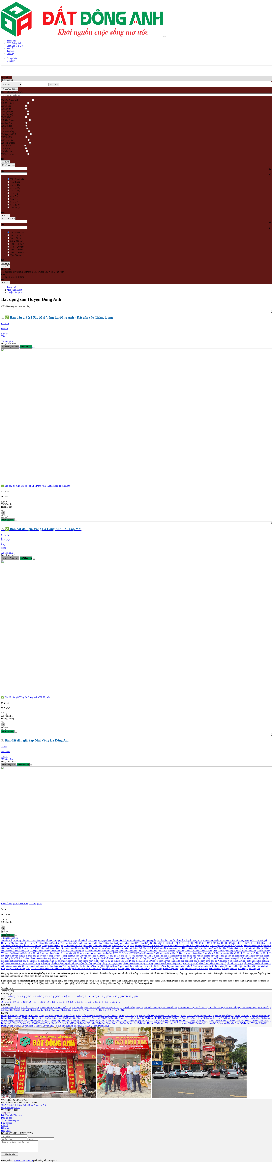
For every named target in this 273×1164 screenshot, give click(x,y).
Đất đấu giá (243, 968)
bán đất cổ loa (32, 958)
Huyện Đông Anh (15, 292)
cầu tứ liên (262, 963)
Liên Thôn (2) (75, 1026)
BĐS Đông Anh (14, 43)
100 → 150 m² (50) (60, 1002)
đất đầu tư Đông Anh (207, 950)
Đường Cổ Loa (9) (147, 1015)
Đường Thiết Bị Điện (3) (239, 1020)
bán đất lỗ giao (232, 945)
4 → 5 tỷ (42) (78, 996)
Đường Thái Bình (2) (218, 1020)
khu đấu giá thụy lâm (216, 948)
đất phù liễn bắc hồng (125, 943)
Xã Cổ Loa (6, 106)
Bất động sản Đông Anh (12, 1115)
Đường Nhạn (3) (80, 1020)
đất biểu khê (6, 940)
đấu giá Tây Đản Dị (122, 961)
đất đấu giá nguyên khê (204, 953)
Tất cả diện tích (8, 218)
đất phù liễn (252, 961)
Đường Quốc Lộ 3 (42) (142, 1020)
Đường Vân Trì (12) (186, 1023)
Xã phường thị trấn (9, 89)
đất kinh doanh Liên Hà (174, 948)
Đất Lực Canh (264, 943)
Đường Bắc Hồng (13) (11, 1015)
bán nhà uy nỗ (219, 963)
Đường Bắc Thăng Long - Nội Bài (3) (39, 1015)
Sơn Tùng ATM (8, 765)
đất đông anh (254, 968)
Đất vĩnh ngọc (86, 956)
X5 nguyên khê (231, 966)
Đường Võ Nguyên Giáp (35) (230, 1023)
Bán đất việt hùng (171, 968)
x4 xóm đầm (162, 940)
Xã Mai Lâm (7, 128)
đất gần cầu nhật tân (20, 950)
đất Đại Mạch (16, 961)
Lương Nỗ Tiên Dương (159, 961)
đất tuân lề (82, 940)
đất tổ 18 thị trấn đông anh (133, 940)
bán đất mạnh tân (116, 958)
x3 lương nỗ (78, 950)
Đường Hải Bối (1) (98, 1018)
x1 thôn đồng (132, 950)
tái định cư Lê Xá (27, 943)
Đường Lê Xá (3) (197, 1018)
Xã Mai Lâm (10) (186, 1007)
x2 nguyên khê (92, 943)
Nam (19, 272)
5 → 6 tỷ (14, 199)
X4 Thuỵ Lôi (67, 950)
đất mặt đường (52, 940)
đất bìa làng (92, 953)
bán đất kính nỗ (94, 968)
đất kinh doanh (80, 968)
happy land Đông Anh (60, 948)
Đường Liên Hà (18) (215, 1018)
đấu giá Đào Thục (166, 945)
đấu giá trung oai (186, 953)
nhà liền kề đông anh (40, 948)
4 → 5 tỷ (14, 196)
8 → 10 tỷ (14, 205)
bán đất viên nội (254, 958)
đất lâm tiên (218, 958)
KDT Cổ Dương (136, 953)
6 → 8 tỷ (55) (104, 996)
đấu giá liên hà (183, 966)
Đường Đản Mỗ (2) (261, 1015)
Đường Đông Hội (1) (34, 1018)
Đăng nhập (12, 58)
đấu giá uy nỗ (249, 953)
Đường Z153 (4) (50, 1026)
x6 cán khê (92, 940)
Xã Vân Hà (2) (88, 1010)
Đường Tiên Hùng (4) (69, 1023)
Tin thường (19, 277)
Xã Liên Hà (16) (169, 1007)
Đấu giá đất (6, 1118)
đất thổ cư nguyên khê (66, 953)
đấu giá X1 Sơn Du (23, 966)
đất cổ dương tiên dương (50, 958)
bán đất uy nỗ (261, 945)
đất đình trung (138, 963)
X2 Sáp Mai (145, 958)
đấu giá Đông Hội (101, 956)
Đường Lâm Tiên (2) (138, 1018)
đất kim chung (241, 956)
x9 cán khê (55, 950)
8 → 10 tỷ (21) (117, 996)
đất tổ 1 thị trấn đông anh (191, 958)
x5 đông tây (150, 940)
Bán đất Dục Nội (75, 963)
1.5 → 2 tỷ (15, 185)
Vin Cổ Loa (23, 945)
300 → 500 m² (17, 252)
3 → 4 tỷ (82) (65, 996)
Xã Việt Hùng (7, 154)
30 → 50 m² (15, 235)
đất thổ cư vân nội (212, 956)
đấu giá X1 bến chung (153, 948)
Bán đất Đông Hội (93, 950)
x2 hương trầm (19, 940)
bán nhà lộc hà (250, 963)
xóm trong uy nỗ (190, 963)
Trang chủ (11, 40)
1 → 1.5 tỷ (15, 182)
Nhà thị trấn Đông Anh (111, 966)
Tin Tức (10, 48)
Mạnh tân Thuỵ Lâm (169, 958)
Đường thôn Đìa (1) (10, 1023)
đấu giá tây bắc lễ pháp (43, 956)
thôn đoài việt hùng (70, 958)
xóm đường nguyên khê (88, 961)
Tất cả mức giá (8, 165)
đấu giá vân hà (70, 961)
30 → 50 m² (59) (8, 1002)
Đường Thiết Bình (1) (261, 1020)
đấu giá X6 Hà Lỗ (140, 961)
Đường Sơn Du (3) (180, 1020)
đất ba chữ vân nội (195, 956)
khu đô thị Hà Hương (156, 966)
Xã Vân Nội (6, 151)
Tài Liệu (11, 51)
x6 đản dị (238, 953)
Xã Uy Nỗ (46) (47, 1007)
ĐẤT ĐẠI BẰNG (176, 943)
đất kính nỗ (172, 966)
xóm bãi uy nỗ (106, 961)
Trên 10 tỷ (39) (131, 996)
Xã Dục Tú (6, 109)
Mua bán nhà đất (14, 290)
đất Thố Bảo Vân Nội (166, 956)
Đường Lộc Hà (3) (233, 1018)
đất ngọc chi (47, 945)
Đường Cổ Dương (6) (128, 1015)
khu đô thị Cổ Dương (154, 953)
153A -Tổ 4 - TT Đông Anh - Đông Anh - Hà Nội (23, 1105)
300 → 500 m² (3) (113, 1002)
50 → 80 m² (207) (25, 1002)
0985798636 (23, 765)
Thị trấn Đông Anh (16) (151, 1007)
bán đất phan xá (175, 963)
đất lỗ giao (219, 966)
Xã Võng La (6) (249, 1007)
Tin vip (10, 277)
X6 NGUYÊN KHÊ (35, 940)
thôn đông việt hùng (92, 963)
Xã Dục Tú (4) (39, 1010)
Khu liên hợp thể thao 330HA (216, 940)
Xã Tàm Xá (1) (117, 1010)
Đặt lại (4, 159)
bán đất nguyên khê (79, 948)
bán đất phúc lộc (217, 945)
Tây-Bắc (40, 272)
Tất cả (4, 272)
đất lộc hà (155, 958)
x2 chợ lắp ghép (77, 943)
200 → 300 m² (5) (96, 1002)
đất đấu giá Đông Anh (228, 950)
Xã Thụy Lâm (7, 140)
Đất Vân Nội (202, 968)
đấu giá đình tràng (202, 961)
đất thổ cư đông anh (247, 950)
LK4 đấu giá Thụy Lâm (196, 948)
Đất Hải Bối (203, 945)
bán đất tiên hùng (107, 943)
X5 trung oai (151, 963)
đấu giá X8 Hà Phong (15, 968)
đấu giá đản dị (262, 953)
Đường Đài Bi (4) (206, 1015)
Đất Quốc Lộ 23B (188, 968)
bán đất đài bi (128, 966)
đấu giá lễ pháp (25, 956)
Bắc (24, 272)
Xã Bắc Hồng (7, 103)
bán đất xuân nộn (109, 968)
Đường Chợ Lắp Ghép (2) (106, 1015)
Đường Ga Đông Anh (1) (77, 1018)
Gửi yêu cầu (10, 1154)
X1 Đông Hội (42, 943)
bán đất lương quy (235, 963)
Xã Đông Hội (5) (9, 1010)
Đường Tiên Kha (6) (89, 1023)
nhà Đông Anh (109, 945)
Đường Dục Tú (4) (189, 1015)
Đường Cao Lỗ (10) (66, 1015)
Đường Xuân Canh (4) (31, 1026)
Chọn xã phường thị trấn (12, 92)
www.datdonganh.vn (10, 1107)
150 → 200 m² (17, 247)
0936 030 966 (7, 520)
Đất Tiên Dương (143, 968)
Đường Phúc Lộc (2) (98, 1020)
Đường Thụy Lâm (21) (48, 1023)
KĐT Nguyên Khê (62, 945)
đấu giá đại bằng (24, 953)
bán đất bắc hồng (65, 968)
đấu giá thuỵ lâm (255, 956)
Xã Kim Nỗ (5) (264, 1007)
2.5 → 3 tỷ (15, 190)
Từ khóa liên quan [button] (9, 938)
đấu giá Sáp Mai (131, 958)
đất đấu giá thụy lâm (236, 948)
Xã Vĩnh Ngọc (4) (55, 1010)
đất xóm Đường (105, 953)
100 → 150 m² (17, 244)
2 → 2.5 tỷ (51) (37, 996)
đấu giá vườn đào (247, 945)
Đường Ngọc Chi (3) (40, 1020)
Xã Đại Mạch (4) (25, 1010)
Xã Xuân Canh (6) (216, 1007)
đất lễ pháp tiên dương (40, 950)
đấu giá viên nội (30, 961)
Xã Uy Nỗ (6, 145)
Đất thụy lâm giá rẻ (126, 968)
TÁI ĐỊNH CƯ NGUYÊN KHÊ (232, 943)
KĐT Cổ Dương (120, 953)
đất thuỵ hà (77, 966)
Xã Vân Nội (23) (97, 1007)
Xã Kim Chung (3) (72, 1010)
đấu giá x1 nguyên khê (112, 963)
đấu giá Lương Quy (92, 966)
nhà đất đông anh (22, 948)
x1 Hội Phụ (130, 956)
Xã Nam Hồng (8, 131)
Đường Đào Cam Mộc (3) (13, 1018)
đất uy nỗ (193, 950)
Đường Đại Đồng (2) (224, 1015)
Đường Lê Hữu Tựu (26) (159, 1018)
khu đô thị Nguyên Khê (81, 945)
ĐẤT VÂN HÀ (182, 945)
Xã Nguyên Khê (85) (10, 1007)
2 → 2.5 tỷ (15, 187)
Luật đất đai (6, 1123)
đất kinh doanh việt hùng (43, 966)
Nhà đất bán (6, 77)
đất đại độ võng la (138, 945)
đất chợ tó (116, 940)
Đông (9, 272)
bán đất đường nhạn (68, 940)
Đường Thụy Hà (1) (29, 1023)
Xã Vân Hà (6, 148)
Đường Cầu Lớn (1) (85, 1015)
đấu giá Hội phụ (117, 956)
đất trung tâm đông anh (178, 950)
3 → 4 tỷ (14, 193)
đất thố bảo (181, 956)
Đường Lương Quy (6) (253, 1018)
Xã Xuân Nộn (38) (62, 1007)
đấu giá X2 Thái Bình (36, 968)
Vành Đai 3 (252, 943)
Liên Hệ (10, 53)
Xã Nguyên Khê (8, 134)
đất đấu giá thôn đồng (148, 950)
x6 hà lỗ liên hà (171, 953)
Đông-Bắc (31, 272)
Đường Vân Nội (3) (167, 1023)
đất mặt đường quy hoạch (44, 953)
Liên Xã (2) (87, 1026)
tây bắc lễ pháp (60, 956)
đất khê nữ (241, 958)
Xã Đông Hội (7, 114)
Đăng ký (11, 61)
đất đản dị (163, 950)
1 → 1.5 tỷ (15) (8, 996)
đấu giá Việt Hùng (63, 966)
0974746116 (26, 347)
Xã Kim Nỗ (6, 123)
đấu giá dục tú (207, 966)
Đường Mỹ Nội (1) (22, 1020)
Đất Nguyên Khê (229, 968)
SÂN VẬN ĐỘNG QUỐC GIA (245, 940)
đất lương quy (95, 948)
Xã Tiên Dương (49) (30, 1007)
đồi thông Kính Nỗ (247, 966)
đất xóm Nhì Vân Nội (145, 956)
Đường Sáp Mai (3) (162, 1020)
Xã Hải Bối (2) (102, 1010)
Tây (14, 272)
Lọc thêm (6, 266)
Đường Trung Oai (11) (109, 1023)
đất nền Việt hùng (59, 963)
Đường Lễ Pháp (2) (180, 1018)
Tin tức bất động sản (10, 1120)
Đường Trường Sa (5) (130, 1023)
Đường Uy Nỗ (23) (149, 1023)
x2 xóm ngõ (107, 948)
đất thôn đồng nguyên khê (114, 950)
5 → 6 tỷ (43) (91, 996)
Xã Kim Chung (8, 120)
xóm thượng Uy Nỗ (254, 948)
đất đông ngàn (122, 945)
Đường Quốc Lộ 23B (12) (120, 1020)
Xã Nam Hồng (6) (233, 1007)
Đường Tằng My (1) (199, 1020)
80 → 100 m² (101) (42, 1002)
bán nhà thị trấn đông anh (181, 961)
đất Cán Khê (152, 945)
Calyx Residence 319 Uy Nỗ (18, 963)
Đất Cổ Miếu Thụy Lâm (191, 940)
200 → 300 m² (17, 249)
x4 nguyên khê (104, 940)
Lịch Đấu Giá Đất (15, 46)
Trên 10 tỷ (15, 207)
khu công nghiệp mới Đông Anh (127, 948)
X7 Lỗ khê (196, 966)
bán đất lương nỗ (239, 961)
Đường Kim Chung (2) (117, 1018)
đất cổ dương (230, 958)
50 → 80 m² (15, 238)
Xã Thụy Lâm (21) (113, 1007)
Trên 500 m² (15, 255)
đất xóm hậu (140, 966)
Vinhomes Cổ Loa (9, 945)
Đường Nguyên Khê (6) (61, 1020)
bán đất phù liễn (205, 963)
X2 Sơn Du (20, 958)
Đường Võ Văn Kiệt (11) (255, 1023)
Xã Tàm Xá (6, 137)
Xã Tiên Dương (8, 143)
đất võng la (208, 958)
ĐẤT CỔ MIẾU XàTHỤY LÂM (201, 943)
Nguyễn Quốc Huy (10, 347)
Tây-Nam (49, 272)
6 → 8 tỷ (14, 202)
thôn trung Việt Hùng (40, 963)
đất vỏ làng (82, 953)
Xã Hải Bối (6, 117)
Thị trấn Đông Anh (9, 100)
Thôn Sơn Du (215, 968)
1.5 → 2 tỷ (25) (23, 996)
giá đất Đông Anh (46, 961)
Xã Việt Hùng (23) (80, 1007)
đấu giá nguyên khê (224, 953)
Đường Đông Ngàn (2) (55, 1018)
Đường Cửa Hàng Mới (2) (168, 1015)
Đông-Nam (59, 272)
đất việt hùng (157, 968)
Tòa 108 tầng (35, 945)
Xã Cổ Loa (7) (200, 1007)
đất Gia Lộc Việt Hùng (59, 943)
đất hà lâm (59, 961)
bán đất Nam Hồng (88, 958)
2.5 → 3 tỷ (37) (52, 996)
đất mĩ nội (97, 945)
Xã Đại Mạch (7, 111)
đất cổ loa (127, 963)
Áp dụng (5, 162)
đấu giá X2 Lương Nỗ (221, 961)
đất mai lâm (162, 963)
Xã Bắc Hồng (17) (131, 1007)
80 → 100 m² (16, 241)
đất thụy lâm (73, 956)
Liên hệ (4, 1125)
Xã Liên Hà (6, 126)
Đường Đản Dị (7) (243, 1015)
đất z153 (194, 945)
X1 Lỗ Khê (103, 958)
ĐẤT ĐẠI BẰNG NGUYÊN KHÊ (151, 943)
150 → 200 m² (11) (78, 1002)
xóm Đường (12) (101, 1026)
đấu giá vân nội (227, 956)
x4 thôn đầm (174, 940)
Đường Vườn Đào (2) (11, 1026)
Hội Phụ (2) (63, 1026)
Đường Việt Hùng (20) (206, 1023)
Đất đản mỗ (51, 968)
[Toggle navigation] (165, 36)
